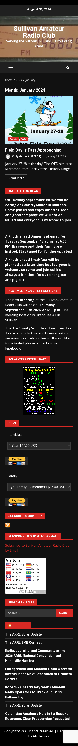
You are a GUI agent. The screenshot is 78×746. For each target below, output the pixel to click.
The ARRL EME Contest (23, 643)
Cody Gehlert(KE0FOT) (26, 156)
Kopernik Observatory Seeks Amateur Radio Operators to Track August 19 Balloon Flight (35, 692)
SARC (24, 139)
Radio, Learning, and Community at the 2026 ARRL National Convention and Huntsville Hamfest (35, 656)
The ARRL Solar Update (23, 634)
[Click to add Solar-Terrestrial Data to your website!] (39, 390)
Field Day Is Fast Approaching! (39, 120)
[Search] (67, 68)
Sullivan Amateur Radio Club (39, 32)
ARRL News (20, 625)
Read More (16, 178)
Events (13, 139)
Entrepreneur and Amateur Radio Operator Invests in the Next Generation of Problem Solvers (38, 674)
